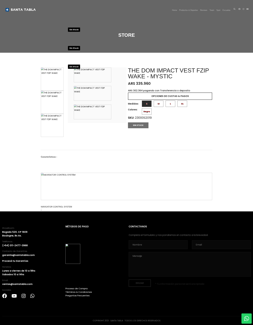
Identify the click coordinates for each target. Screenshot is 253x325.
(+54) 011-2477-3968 (15, 245)
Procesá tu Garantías (15, 261)
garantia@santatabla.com (18, 255)
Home (174, 10)
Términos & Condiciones (78, 292)
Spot (218, 10)
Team (212, 10)
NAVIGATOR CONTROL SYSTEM (56, 207)
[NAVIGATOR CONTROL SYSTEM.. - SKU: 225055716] (126, 186)
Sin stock (138, 125)
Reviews (203, 10)
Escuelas (226, 10)
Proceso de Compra (76, 288)
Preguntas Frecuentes (77, 295)
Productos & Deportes (188, 10)
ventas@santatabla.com (17, 284)
